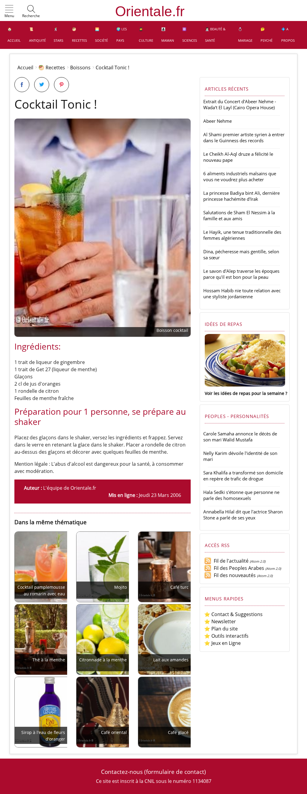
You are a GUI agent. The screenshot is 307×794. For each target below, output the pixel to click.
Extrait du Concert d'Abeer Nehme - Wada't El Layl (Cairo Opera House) (239, 104)
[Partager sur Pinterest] (61, 84)
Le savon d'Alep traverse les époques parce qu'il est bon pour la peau (241, 274)
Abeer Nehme (217, 121)
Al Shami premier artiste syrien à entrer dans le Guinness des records (244, 137)
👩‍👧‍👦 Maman (167, 35)
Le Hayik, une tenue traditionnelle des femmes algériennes (242, 235)
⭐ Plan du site (221, 628)
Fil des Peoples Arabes (237, 568)
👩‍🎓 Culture (146, 35)
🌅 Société (101, 35)
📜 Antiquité (37, 35)
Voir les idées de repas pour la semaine (244, 393)
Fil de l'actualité (230, 561)
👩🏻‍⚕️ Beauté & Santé (215, 35)
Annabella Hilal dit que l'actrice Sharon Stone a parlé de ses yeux (243, 515)
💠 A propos (288, 35)
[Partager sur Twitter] (41, 84)
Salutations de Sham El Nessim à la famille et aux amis (239, 215)
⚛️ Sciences (189, 35)
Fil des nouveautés (233, 575)
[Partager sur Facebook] (21, 84)
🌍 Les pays (121, 35)
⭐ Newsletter (220, 621)
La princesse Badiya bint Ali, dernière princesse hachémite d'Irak (241, 196)
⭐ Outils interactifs (226, 636)
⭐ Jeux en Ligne (222, 643)
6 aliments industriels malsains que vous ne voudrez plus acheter (239, 176)
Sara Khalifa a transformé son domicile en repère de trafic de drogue (243, 476)
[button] (9, 12)
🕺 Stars (58, 35)
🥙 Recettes (79, 35)
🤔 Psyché (267, 35)
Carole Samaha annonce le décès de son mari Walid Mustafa (240, 437)
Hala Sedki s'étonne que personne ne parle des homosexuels (241, 495)
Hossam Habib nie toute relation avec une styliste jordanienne (242, 293)
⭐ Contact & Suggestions (233, 614)
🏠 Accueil (14, 35)
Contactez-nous (122, 772)
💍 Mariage (245, 35)
